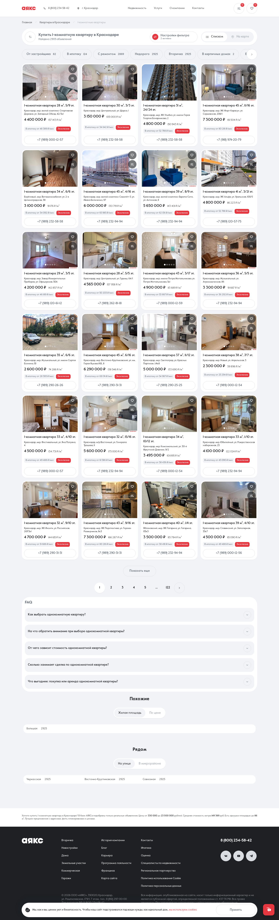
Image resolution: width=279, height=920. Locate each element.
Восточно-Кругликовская (105, 779)
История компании (113, 840)
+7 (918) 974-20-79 (229, 139)
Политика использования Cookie (161, 878)
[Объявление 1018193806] (169, 250)
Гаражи (66, 878)
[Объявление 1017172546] (109, 332)
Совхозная (154, 779)
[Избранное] (252, 8)
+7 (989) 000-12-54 (229, 385)
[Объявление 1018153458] (109, 168)
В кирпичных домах (218, 54)
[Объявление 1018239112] (109, 82)
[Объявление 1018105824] (50, 500)
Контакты (147, 840)
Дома (65, 855)
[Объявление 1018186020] (229, 250)
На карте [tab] (242, 36)
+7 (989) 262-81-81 (110, 303)
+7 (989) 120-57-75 (229, 221)
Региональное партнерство (158, 870)
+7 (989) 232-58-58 (110, 139)
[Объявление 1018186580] (50, 168)
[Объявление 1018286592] (50, 82)
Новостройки (69, 848)
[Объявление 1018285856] (169, 82)
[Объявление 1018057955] (109, 500)
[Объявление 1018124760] (169, 414)
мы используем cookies (183, 909)
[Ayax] (29, 8)
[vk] (226, 856)
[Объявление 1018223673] (169, 168)
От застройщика (41, 54)
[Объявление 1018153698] (229, 332)
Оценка (146, 855)
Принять (236, 909)
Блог (104, 848)
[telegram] (251, 856)
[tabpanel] (139, 728)
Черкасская (38, 779)
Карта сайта (109, 878)
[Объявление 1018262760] (109, 250)
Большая (37, 728)
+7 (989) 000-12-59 (169, 303)
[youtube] (238, 856)
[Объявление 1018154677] (169, 500)
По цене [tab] (155, 712)
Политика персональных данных (161, 886)
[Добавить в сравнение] (73, 78)
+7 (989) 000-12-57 (50, 139)
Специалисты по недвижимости (160, 863)
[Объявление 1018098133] (229, 414)
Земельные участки (73, 863)
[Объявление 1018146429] (50, 250)
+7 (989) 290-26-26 (50, 385)
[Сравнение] (239, 8)
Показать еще (139, 570)
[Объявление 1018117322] (50, 332)
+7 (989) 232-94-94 (110, 221)
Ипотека (146, 848)
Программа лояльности (116, 863)
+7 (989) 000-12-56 (229, 553)
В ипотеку (77, 54)
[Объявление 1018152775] (229, 500)
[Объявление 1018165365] (169, 332)
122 (168, 587)
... (156, 587)
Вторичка (180, 54)
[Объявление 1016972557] (109, 414)
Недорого (146, 54)
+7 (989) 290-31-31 (110, 385)
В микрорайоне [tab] (150, 763)
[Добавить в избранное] (73, 69)
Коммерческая (70, 870)
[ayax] (32, 840)
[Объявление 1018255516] (229, 168)
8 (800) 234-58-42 (236, 840)
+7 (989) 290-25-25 (169, 385)
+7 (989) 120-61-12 (50, 303)
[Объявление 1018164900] (50, 414)
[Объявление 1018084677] (229, 82)
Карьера (107, 855)
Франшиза (108, 870)
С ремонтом (111, 54)
